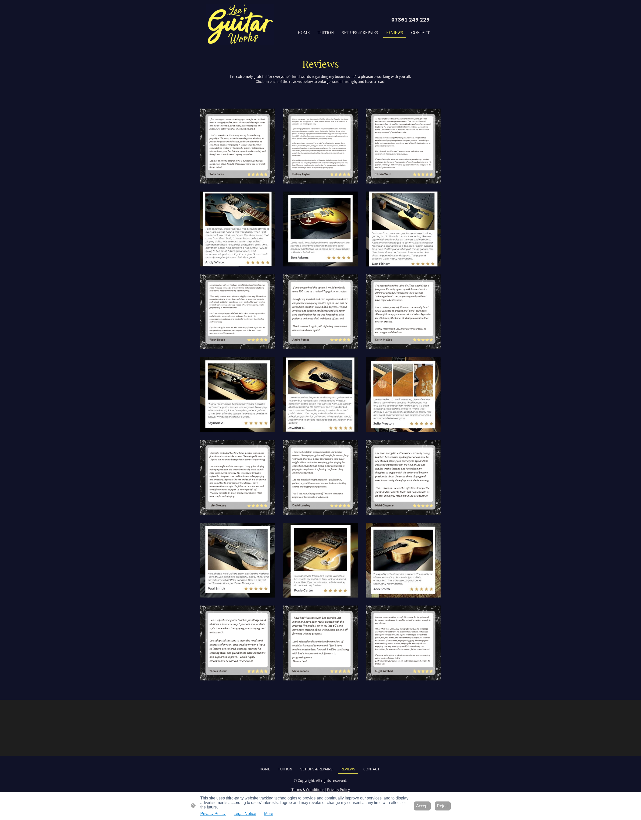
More (268, 813)
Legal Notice (245, 813)
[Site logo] (240, 24)
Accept (422, 806)
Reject (442, 806)
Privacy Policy (338, 789)
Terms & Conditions (308, 789)
